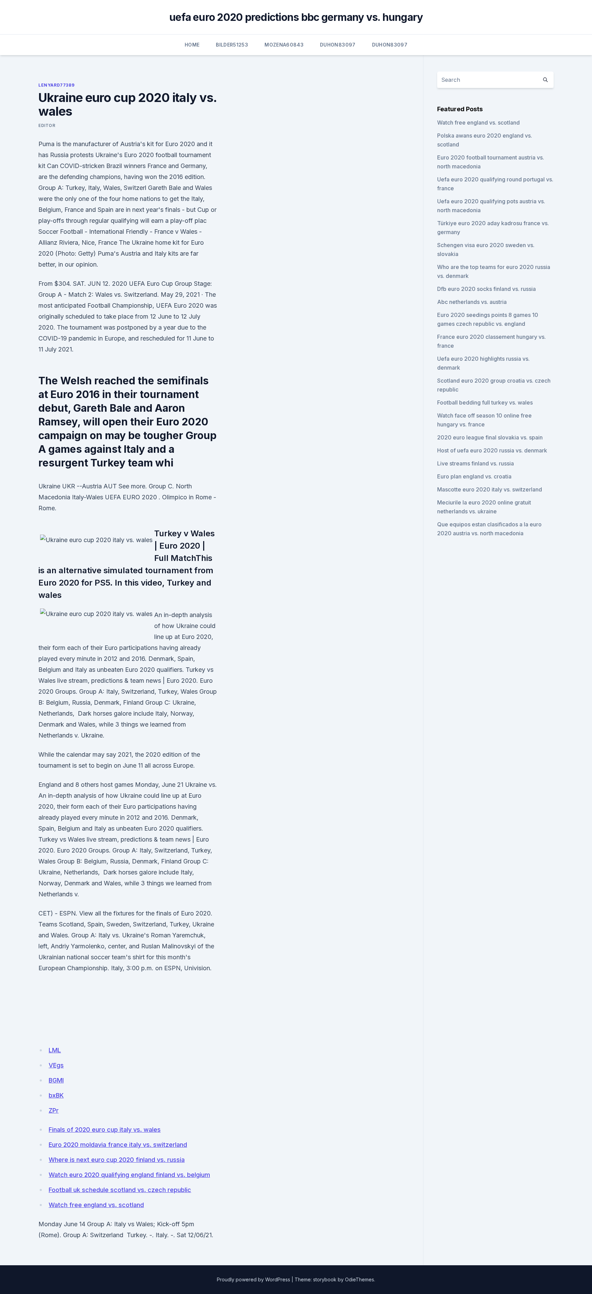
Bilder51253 (232, 45)
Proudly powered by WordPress (253, 1279)
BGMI (56, 1080)
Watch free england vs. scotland (96, 1204)
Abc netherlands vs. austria (472, 301)
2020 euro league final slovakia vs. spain (490, 437)
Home (192, 45)
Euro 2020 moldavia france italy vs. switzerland (118, 1144)
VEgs (56, 1065)
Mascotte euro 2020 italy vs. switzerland (489, 489)
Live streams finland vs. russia (475, 463)
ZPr (54, 1110)
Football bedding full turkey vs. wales (485, 402)
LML (55, 1050)
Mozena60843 (284, 45)
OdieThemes (359, 1279)
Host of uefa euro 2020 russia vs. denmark (492, 450)
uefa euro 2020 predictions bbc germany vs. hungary (296, 17)
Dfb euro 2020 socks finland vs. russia (486, 288)
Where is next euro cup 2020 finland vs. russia (117, 1159)
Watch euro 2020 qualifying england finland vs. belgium (129, 1174)
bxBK (56, 1095)
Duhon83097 (338, 45)
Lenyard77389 (56, 85)
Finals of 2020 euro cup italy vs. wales (105, 1129)
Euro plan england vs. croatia (474, 476)
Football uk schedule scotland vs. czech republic (120, 1189)
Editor (47, 125)
